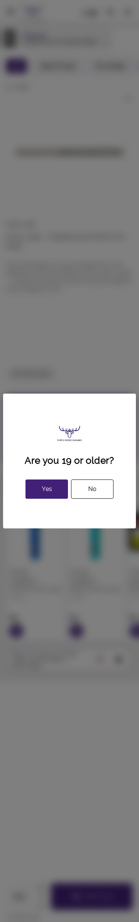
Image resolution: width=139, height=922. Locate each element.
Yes (47, 489)
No (92, 489)
